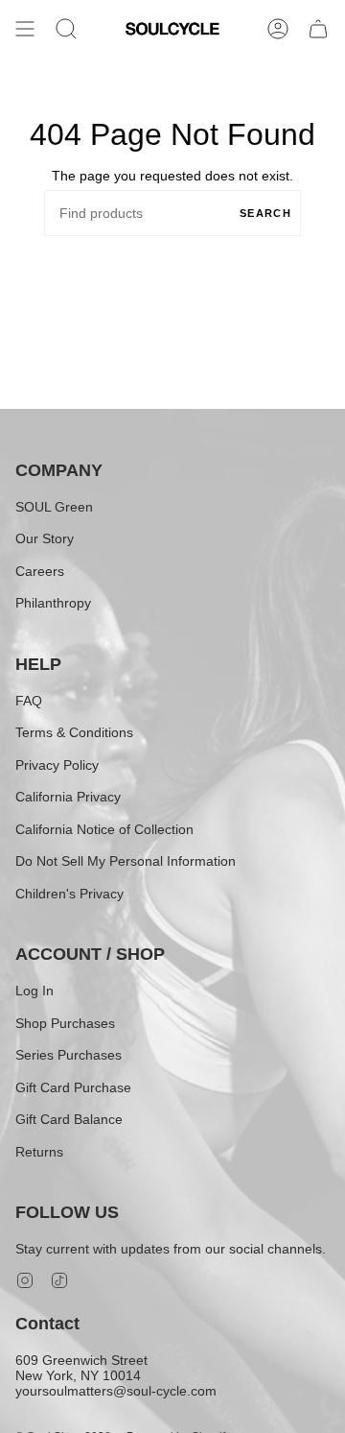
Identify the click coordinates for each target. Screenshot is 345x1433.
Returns (39, 1151)
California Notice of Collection (104, 829)
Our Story (44, 538)
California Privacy (68, 796)
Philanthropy (53, 602)
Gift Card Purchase (73, 1087)
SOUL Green (54, 506)
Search (265, 213)
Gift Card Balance (69, 1119)
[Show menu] (25, 29)
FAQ (28, 700)
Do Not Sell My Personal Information (125, 861)
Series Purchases (68, 1055)
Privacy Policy (57, 765)
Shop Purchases (65, 1023)
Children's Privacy (69, 893)
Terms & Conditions (74, 732)
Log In (34, 990)
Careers (39, 571)
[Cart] (318, 29)
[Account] (277, 29)
